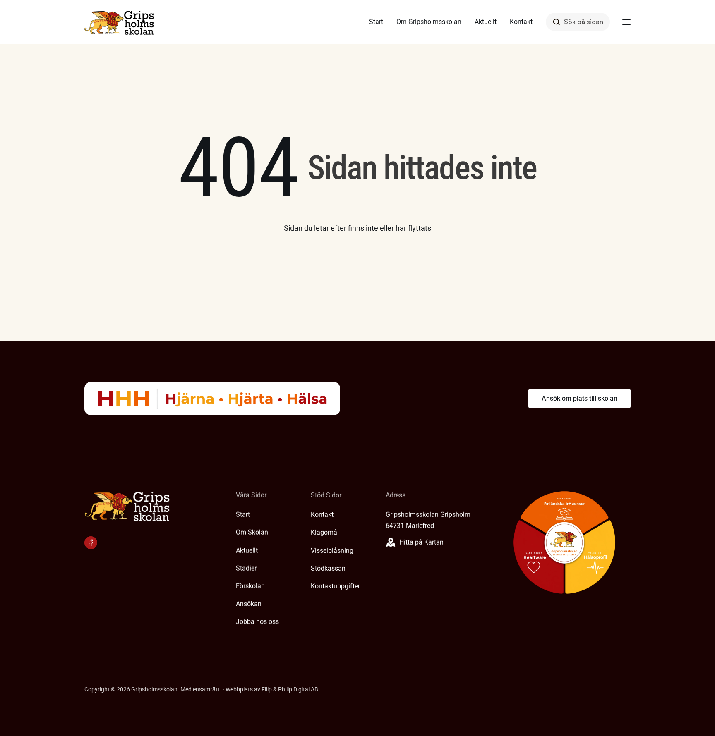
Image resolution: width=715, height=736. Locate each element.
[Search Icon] (578, 22)
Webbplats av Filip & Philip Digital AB (272, 689)
